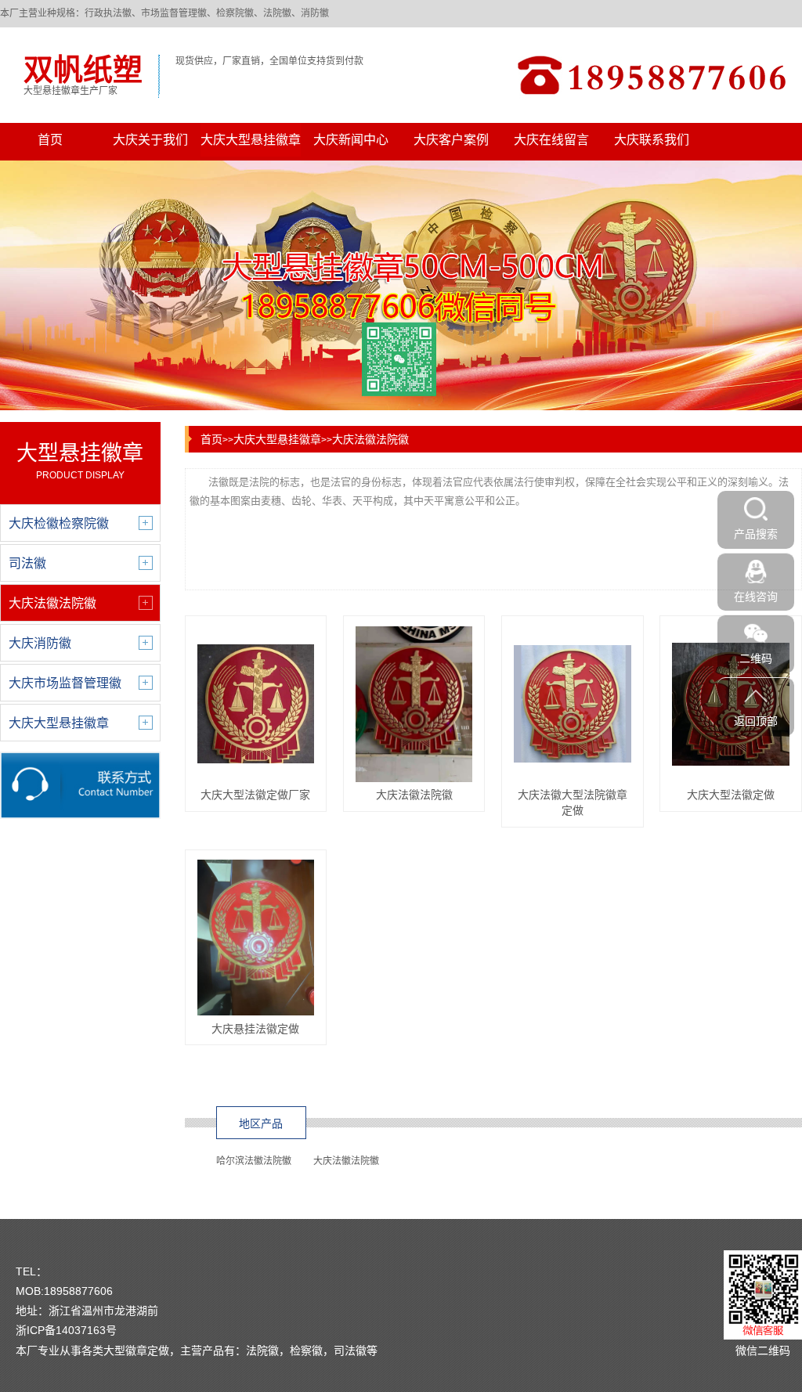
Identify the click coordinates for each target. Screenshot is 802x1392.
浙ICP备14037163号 (66, 1330)
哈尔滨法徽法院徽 (253, 1161)
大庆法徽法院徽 (370, 439)
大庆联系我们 (651, 139)
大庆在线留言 (551, 139)
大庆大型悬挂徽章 (250, 139)
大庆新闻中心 (350, 139)
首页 (50, 139)
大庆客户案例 (451, 139)
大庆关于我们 (150, 139)
